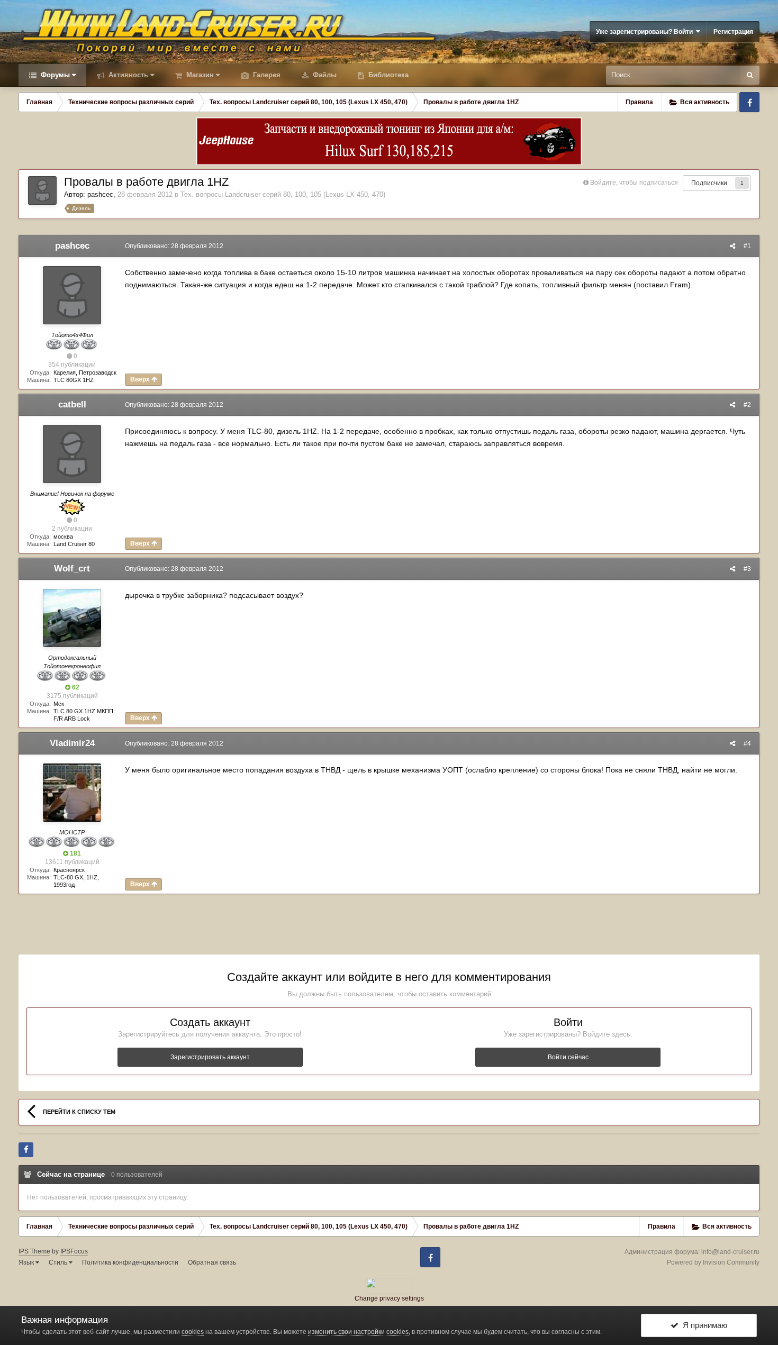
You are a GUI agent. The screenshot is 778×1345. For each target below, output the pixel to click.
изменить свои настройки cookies (358, 1331)
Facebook (749, 102)
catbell (72, 404)
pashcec (100, 194)
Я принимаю (703, 1325)
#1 (747, 246)
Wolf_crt (72, 569)
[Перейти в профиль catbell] (72, 454)
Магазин (199, 75)
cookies (193, 1331)
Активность (127, 75)
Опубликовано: (174, 246)
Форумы (54, 75)
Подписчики (709, 183)
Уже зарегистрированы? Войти (646, 31)
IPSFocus (74, 1251)
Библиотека (387, 75)
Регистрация (733, 31)
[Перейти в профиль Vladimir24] (72, 793)
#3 (747, 568)
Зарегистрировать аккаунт (210, 1057)
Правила (639, 102)
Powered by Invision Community (713, 1262)
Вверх (140, 379)
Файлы (324, 75)
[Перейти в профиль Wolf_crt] (72, 618)
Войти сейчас (568, 1057)
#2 (747, 404)
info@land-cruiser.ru (730, 1252)
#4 (747, 743)
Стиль (59, 1262)
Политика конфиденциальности (130, 1262)
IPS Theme (34, 1251)
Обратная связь (212, 1262)
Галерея (266, 75)
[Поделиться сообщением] (732, 246)
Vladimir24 (72, 743)
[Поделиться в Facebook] (26, 1149)
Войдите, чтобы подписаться (634, 182)
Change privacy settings (389, 1298)
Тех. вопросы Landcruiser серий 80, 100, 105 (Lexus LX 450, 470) (282, 194)
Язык (27, 1262)
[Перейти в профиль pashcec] (42, 190)
